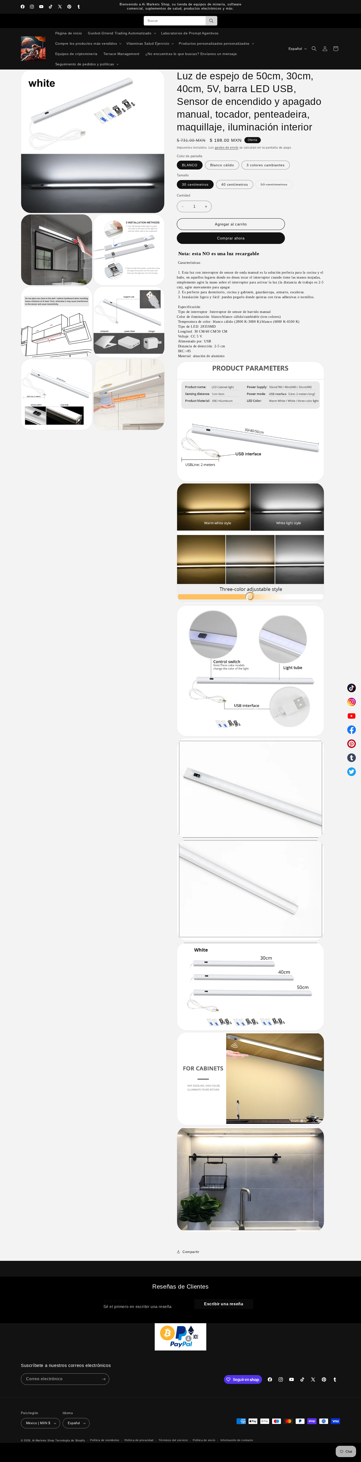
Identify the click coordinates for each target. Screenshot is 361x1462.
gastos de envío (227, 147)
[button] (121, 33)
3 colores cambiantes (266, 165)
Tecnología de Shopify (70, 1440)
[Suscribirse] (103, 1379)
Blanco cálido (222, 165)
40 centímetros (234, 184)
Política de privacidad (139, 1440)
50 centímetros (276, 185)
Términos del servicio (173, 1440)
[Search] (211, 20)
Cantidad (183, 195)
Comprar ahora (231, 238)
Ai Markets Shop (43, 1440)
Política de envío (204, 1440)
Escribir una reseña (223, 1304)
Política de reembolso (104, 1440)
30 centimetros (195, 184)
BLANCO (189, 165)
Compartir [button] (190, 1252)
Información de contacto (237, 1440)
